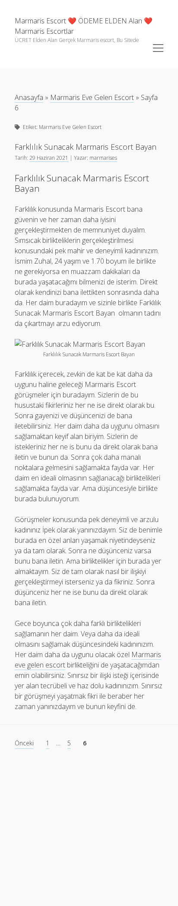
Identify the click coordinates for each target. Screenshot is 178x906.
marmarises (103, 157)
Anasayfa (29, 97)
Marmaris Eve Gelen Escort (92, 97)
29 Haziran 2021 (48, 157)
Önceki (24, 743)
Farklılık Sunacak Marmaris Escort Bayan (85, 147)
